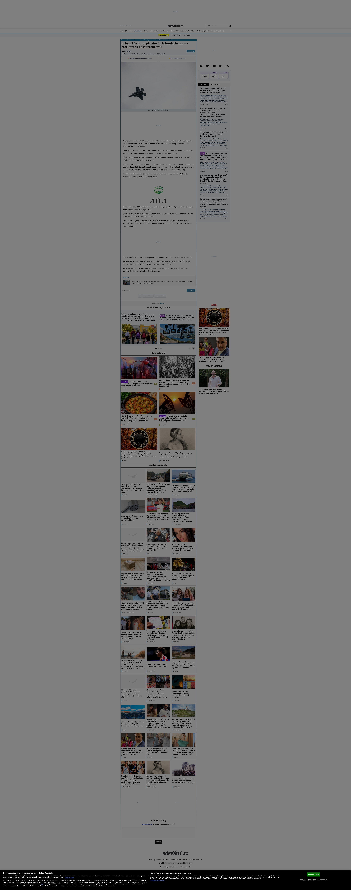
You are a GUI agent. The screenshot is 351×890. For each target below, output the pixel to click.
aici (42, 884)
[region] (175, 880)
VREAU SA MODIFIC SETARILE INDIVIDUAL (313, 880)
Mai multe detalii (69, 877)
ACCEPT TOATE (313, 874)
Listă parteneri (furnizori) (157, 880)
